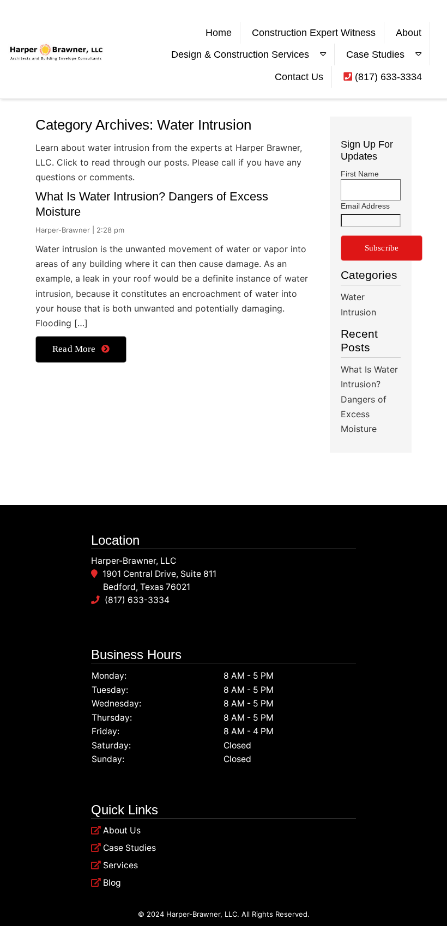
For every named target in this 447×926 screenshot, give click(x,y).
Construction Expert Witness (314, 32)
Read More (74, 349)
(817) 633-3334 (387, 76)
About (408, 32)
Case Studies (375, 54)
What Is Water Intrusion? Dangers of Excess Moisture (369, 399)
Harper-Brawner (62, 230)
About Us (122, 830)
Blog (112, 883)
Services (120, 865)
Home (219, 32)
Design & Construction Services (240, 54)
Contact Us (299, 76)
